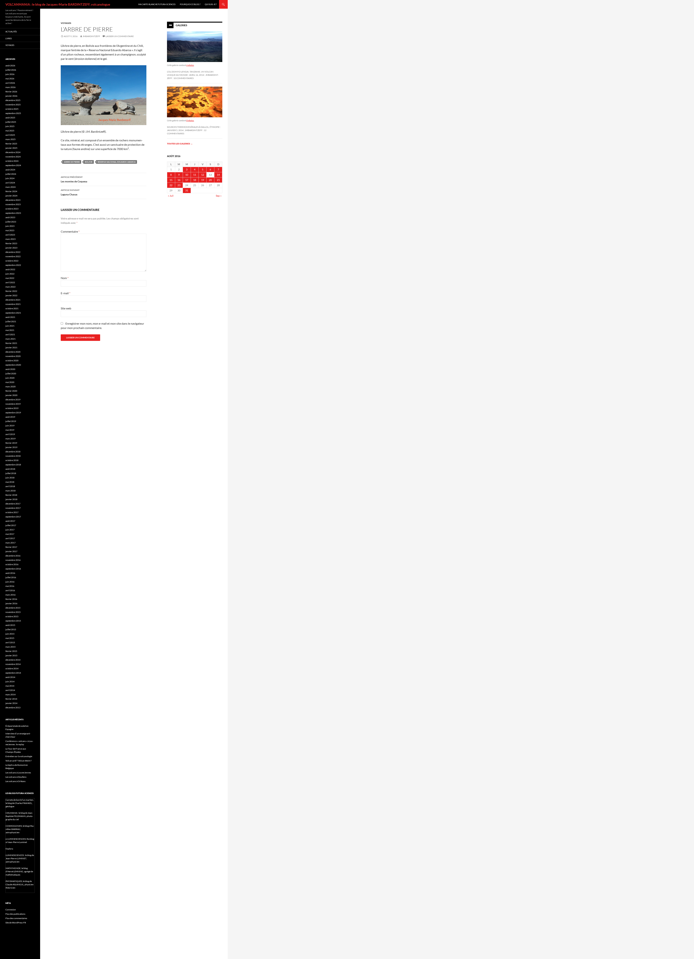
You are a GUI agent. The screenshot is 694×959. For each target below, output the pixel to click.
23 (178, 185)
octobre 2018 (11, 460)
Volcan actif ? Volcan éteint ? (18, 760)
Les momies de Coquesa (74, 179)
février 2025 (11, 143)
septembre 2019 (13, 412)
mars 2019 (10, 438)
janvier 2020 (11, 395)
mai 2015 (9, 638)
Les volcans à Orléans (15, 781)
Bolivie (89, 162)
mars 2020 (10, 386)
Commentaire (70, 231)
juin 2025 (9, 126)
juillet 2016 (10, 577)
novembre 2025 (13, 104)
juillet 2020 (10, 373)
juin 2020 (9, 377)
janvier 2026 (11, 96)
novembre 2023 (13, 204)
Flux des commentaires (16, 918)
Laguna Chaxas (70, 192)
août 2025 (10, 117)
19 (202, 179)
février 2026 (11, 91)
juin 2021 (9, 325)
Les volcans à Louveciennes (18, 772)
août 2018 (10, 469)
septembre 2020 (13, 364)
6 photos (190, 65)
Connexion (10, 909)
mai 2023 (9, 230)
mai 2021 (9, 330)
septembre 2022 (13, 265)
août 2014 (10, 677)
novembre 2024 (13, 156)
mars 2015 (10, 646)
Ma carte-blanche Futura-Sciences (156, 4)
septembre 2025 (13, 113)
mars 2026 (10, 87)
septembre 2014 (13, 672)
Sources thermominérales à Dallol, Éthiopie (193, 127)
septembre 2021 (13, 312)
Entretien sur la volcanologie (18, 756)
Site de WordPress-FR (15, 922)
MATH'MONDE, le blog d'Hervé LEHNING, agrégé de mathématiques (19, 871)
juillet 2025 (10, 122)
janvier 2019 (11, 447)
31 (186, 190)
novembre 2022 (13, 256)
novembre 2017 (13, 508)
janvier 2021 (11, 347)
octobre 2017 (11, 512)
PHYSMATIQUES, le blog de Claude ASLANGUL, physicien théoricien (20, 884)
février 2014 (11, 698)
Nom (64, 278)
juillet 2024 (10, 174)
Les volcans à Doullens (15, 777)
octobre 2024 (11, 161)
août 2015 (10, 625)
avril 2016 (10, 590)
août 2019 (10, 417)
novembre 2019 (13, 404)
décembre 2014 (12, 659)
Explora (9, 848)
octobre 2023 (11, 208)
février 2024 (11, 191)
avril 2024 (10, 182)
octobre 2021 (11, 308)
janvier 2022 (11, 295)
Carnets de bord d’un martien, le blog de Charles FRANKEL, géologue (20, 803)
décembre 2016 (12, 555)
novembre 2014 (13, 664)
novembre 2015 (13, 612)
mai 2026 (9, 78)
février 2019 (11, 443)
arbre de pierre (72, 162)
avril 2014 (10, 690)
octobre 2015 (11, 616)
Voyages (66, 23)
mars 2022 (10, 286)
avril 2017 (10, 538)
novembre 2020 (13, 356)
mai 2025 (9, 130)
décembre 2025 (12, 100)
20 (210, 179)
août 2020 (10, 369)
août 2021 (10, 317)
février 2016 (11, 599)
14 (218, 174)
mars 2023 (10, 239)
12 (202, 174)
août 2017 (10, 521)
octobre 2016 (11, 564)
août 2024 (10, 169)
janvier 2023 (11, 247)
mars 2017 (10, 542)
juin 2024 (9, 178)
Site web (66, 308)
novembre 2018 (13, 456)
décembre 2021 (12, 299)
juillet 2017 (10, 525)
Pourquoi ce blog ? (190, 4)
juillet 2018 (10, 473)
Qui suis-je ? (211, 4)
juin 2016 (9, 581)
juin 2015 (9, 633)
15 (171, 179)
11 (194, 174)
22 (171, 185)
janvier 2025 (11, 148)
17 (186, 179)
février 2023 (11, 243)
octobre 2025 (11, 109)
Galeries (181, 25)
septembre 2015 (13, 620)
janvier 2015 (11, 655)
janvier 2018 (11, 499)
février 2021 (11, 343)
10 (186, 174)
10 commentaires (184, 78)
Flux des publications (15, 914)
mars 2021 (10, 338)
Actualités (11, 31)
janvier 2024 (11, 195)
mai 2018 (9, 482)
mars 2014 (10, 694)
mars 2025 (10, 139)
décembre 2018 (12, 451)
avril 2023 (10, 234)
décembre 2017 (12, 503)
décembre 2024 (12, 152)
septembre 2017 (13, 516)
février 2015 (11, 651)
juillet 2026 (10, 69)
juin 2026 (9, 74)
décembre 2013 (12, 707)
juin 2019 (9, 425)
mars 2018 (10, 490)
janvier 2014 (11, 703)
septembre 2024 (13, 165)
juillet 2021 (10, 321)
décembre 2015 (12, 607)
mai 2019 (9, 430)
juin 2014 (9, 681)
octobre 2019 (11, 408)
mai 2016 (9, 586)
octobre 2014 (11, 668)
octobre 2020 (11, 360)
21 (218, 179)
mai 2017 (9, 534)
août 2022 (10, 269)
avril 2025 (10, 135)
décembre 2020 (12, 351)
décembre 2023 (12, 200)
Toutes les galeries (180, 143)
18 (194, 179)
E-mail (65, 293)
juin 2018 (9, 477)
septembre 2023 (13, 213)
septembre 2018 (13, 464)
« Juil (171, 195)
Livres (8, 38)
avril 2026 (10, 83)
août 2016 (10, 573)
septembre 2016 (13, 568)
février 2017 (11, 547)
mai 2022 (9, 278)
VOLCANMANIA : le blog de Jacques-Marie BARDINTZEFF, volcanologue (57, 4)
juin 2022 (9, 273)
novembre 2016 (13, 560)
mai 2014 (9, 685)
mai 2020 (9, 382)
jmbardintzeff (91, 36)
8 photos (190, 120)
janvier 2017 (11, 551)
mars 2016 (10, 594)
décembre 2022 (12, 252)
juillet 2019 (10, 421)
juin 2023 (9, 226)
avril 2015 (10, 642)
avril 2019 (10, 434)
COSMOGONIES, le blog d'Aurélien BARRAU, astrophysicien (20, 829)
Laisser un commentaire (120, 36)
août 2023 (10, 217)
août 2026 (10, 65)
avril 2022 (10, 282)
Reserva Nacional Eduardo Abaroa (117, 162)
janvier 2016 (11, 603)
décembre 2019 (12, 399)
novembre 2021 (13, 304)
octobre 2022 (11, 260)
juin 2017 (9, 529)
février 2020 (11, 390)
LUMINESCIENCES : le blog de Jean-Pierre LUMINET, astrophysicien (20, 858)
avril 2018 (10, 486)
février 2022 (11, 291)
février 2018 (11, 495)
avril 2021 (10, 334)
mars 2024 (10, 187)
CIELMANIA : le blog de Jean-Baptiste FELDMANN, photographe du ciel (19, 816)
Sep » (218, 195)
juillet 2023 (10, 221)
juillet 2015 (10, 629)
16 (178, 179)
